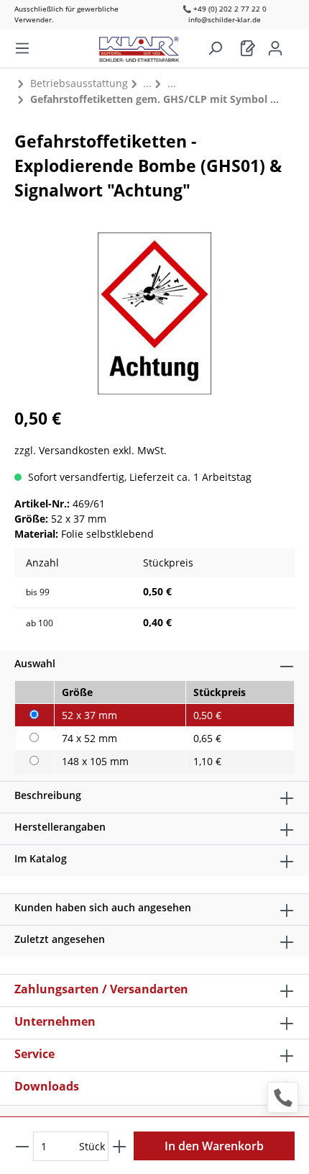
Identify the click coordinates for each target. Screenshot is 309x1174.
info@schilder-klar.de (224, 19)
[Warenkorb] (247, 48)
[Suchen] (214, 48)
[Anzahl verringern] (22, 1146)
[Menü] (22, 48)
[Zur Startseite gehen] (146, 46)
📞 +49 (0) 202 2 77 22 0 (225, 9)
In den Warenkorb (214, 1146)
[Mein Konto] (275, 48)
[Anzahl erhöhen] (119, 1146)
